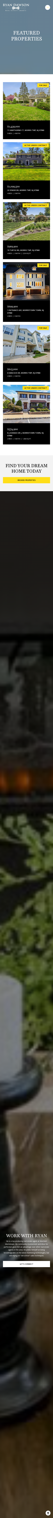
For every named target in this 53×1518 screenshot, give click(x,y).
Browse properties (26, 480)
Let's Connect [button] (26, 1264)
